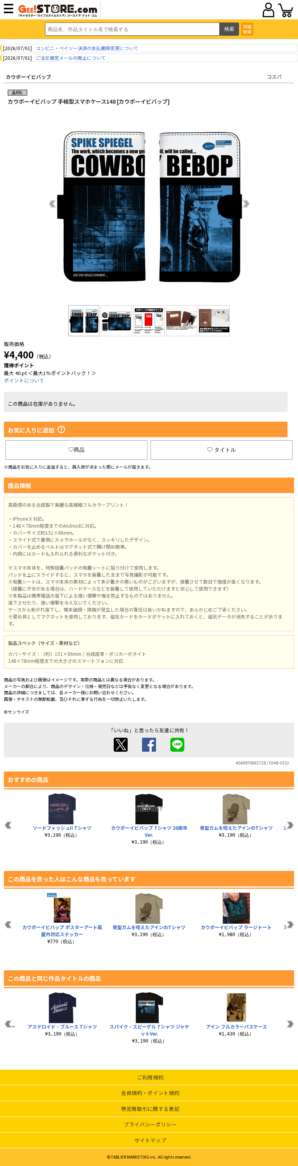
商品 (79, 450)
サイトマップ (150, 1140)
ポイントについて (24, 380)
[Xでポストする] (121, 749)
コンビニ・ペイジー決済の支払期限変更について (87, 48)
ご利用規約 (150, 1077)
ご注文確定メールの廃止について (71, 57)
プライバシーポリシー (150, 1124)
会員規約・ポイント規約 (150, 1092)
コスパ (274, 76)
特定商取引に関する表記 (150, 1108)
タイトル (225, 450)
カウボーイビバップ (28, 76)
